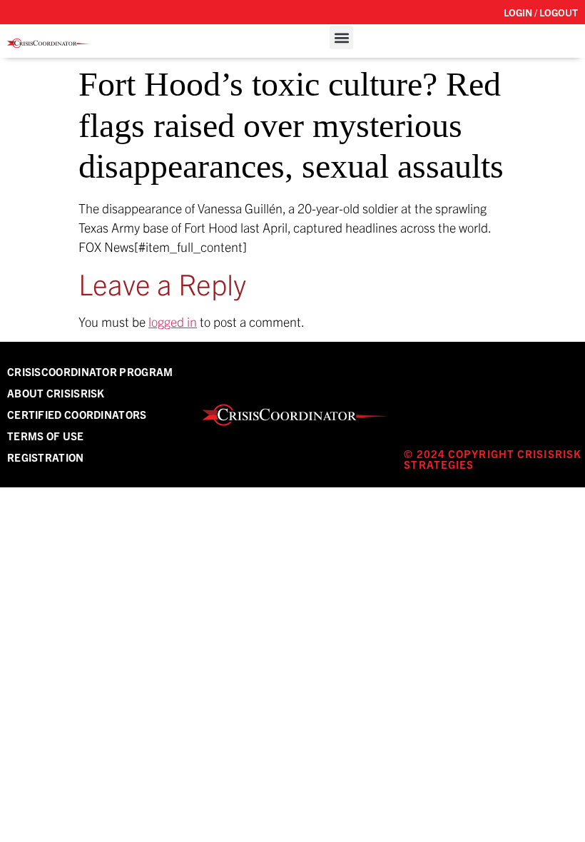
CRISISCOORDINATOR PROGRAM (90, 371)
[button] (341, 37)
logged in (172, 321)
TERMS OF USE (45, 435)
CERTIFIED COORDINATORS (77, 414)
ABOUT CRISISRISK (56, 393)
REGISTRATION (45, 457)
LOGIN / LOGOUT (541, 12)
